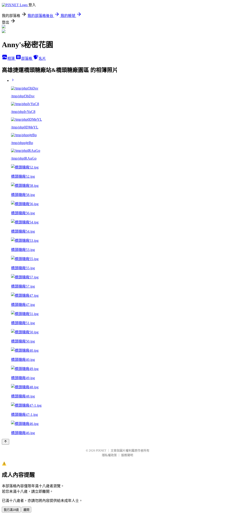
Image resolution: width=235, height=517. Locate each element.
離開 (26, 510)
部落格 (27, 58)
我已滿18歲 (11, 510)
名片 (42, 58)
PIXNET (101, 450)
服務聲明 (127, 455)
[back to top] (5, 442)
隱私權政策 (109, 455)
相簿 (11, 58)
